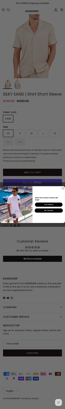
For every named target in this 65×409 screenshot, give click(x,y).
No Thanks (48, 210)
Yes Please (48, 204)
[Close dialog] (63, 188)
